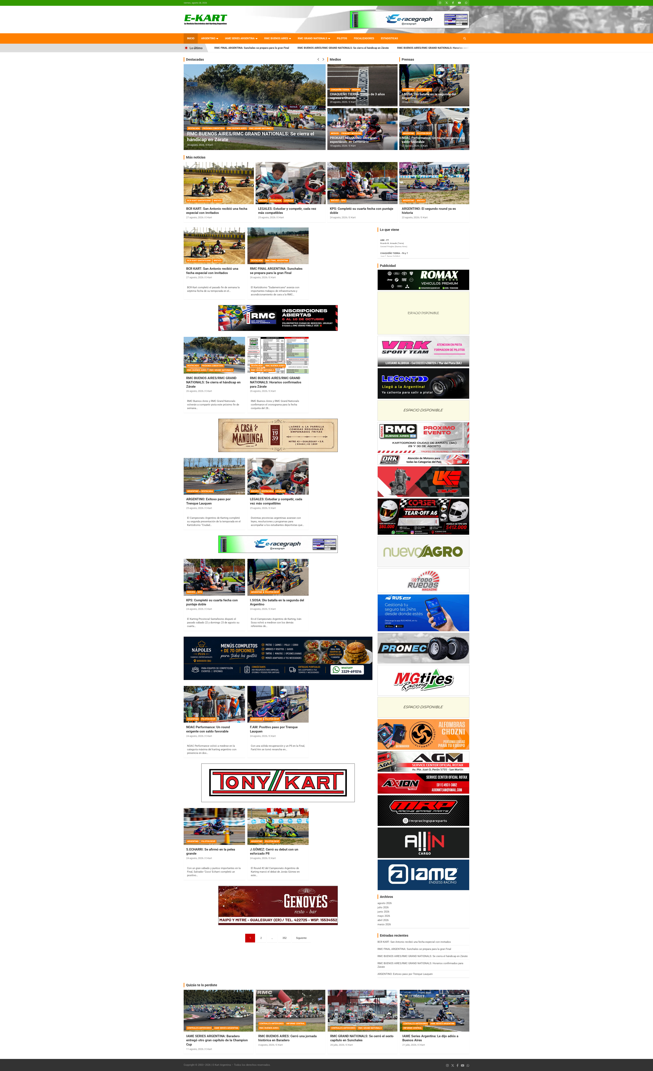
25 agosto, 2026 (195, 145)
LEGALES (288, 200)
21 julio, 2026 (409, 1044)
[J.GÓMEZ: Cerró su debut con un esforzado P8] (278, 826)
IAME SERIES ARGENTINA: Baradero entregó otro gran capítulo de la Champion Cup (217, 1040)
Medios (335, 59)
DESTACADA (208, 134)
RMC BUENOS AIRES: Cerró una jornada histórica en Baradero (287, 1038)
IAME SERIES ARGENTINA (240, 38)
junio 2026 (383, 911)
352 (284, 938)
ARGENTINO (208, 38)
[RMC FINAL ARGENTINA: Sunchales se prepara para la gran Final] (278, 245)
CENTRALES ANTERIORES (199, 1028)
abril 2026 (383, 920)
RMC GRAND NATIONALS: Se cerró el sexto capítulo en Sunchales (362, 1038)
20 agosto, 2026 (338, 102)
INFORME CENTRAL (295, 1023)
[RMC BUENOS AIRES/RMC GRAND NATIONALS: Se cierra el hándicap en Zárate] (214, 355)
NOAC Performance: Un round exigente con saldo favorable (433, 140)
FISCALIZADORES (364, 38)
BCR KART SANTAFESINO (199, 200)
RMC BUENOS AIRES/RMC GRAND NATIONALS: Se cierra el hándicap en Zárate (237, 47)
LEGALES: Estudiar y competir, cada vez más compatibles (276, 501)
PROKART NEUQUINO (351, 133)
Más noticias (195, 157)
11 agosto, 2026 (194, 1049)
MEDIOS (356, 89)
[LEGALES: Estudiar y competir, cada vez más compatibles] (278, 476)
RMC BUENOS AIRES (276, 38)
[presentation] (318, 59)
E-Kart (209, 145)
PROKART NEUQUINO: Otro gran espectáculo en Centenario (353, 140)
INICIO (190, 38)
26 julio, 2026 (337, 1044)
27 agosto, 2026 (194, 217)
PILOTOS (342, 38)
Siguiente (301, 938)
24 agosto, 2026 (410, 102)
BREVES (217, 200)
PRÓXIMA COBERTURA (212, 366)
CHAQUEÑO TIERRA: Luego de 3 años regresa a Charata (357, 96)
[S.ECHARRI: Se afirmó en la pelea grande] (214, 826)
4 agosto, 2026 (266, 1044)
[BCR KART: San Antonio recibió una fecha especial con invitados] (214, 245)
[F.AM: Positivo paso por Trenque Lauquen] (278, 704)
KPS (343, 200)
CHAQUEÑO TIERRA (340, 89)
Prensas (408, 59)
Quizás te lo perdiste (201, 985)
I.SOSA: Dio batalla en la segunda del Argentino (429, 96)
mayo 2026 (384, 915)
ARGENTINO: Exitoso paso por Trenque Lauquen (421, 47)
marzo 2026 (384, 924)
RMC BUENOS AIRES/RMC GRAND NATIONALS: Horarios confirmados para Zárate (338, 47)
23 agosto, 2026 (410, 217)
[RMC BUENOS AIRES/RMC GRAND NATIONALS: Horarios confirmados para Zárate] (278, 355)
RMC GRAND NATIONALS (312, 38)
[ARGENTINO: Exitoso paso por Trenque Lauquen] (214, 476)
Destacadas (195, 59)
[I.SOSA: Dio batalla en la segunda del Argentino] (278, 577)
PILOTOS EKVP (424, 89)
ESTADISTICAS (389, 38)
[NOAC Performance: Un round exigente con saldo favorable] (214, 704)
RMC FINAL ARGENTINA (276, 260)
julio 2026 (383, 907)
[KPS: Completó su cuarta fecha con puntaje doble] (214, 577)
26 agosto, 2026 (258, 277)
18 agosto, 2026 (338, 145)
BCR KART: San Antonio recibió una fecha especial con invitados (216, 211)
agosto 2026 (385, 903)
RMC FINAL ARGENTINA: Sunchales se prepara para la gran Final (276, 271)
